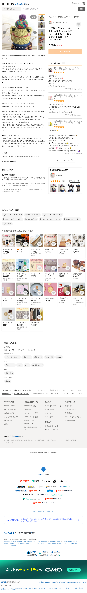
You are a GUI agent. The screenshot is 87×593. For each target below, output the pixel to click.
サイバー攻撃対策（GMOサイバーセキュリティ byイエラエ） (31, 543)
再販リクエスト (66, 17)
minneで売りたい (31, 406)
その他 (13, 589)
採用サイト (51, 511)
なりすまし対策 (73, 543)
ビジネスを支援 (32, 588)
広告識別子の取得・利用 (42, 440)
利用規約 (68, 413)
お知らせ (68, 406)
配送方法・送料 (8, 170)
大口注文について (51, 430)
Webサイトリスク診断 (55, 541)
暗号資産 (81, 588)
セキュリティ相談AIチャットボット (71, 541)
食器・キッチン (9, 350)
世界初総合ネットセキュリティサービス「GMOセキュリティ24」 (20, 541)
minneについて (10, 406)
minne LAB (28, 424)
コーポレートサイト (39, 511)
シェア (53, 17)
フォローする (74, 181)
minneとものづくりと (53, 406)
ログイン (76, 3)
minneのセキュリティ (73, 417)
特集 (6, 424)
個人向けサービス (5, 589)
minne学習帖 (49, 409)
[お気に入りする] (78, 24)
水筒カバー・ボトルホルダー (27, 350)
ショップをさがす (11, 417)
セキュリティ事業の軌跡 (10, 545)
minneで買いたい (10, 409)
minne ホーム (6, 390)
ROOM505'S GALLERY (60, 22)
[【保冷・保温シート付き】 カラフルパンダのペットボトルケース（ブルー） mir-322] (65, 71)
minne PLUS (29, 420)
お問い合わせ (70, 420)
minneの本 (49, 417)
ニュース (48, 413)
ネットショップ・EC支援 (21, 588)
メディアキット (8, 443)
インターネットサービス (7, 588)
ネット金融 (74, 588)
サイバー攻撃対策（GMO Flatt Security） (58, 543)
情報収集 (67, 588)
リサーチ (61, 588)
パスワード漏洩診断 (42, 541)
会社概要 (66, 440)
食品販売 (27, 409)
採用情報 (73, 440)
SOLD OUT (65, 52)
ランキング (8, 420)
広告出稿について (51, 426)
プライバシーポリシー (56, 440)
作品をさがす (9, 413)
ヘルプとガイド (71, 409)
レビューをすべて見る (65, 160)
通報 (77, 17)
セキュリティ (42, 588)
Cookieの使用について (27, 440)
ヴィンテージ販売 (31, 413)
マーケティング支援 (52, 588)
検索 (81, 9)
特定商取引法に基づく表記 (12, 440)
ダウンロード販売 (31, 417)
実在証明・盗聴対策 (9, 543)
